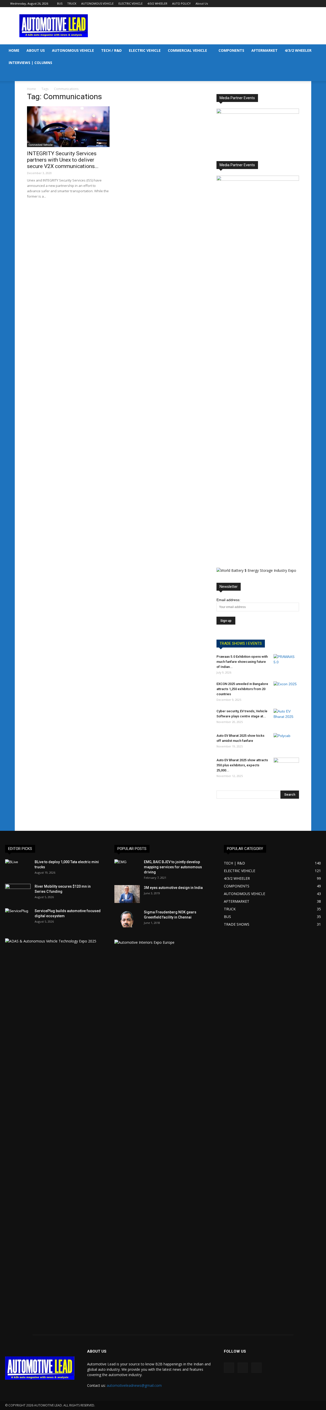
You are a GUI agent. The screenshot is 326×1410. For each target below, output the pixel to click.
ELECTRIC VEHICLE (130, 3)
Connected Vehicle (40, 145)
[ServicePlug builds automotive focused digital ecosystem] (18, 917)
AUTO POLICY (181, 3)
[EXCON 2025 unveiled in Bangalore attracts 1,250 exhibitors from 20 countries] (286, 690)
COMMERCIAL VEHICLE (187, 50)
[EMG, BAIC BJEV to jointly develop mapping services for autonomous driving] (127, 868)
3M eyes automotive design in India (173, 888)
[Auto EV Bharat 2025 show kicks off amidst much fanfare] (286, 742)
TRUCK (71, 3)
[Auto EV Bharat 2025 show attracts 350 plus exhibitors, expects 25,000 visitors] (286, 766)
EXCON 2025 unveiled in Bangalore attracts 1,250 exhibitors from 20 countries (242, 689)
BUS (59, 3)
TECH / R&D (111, 50)
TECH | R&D (234, 863)
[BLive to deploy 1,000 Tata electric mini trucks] (18, 868)
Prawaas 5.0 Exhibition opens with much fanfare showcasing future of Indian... (242, 662)
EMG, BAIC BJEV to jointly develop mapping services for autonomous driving (173, 867)
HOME (14, 50)
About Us (202, 3)
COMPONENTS (231, 50)
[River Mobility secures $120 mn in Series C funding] (18, 893)
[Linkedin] (303, 3)
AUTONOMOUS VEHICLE (97, 3)
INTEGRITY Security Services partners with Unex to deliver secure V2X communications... (63, 159)
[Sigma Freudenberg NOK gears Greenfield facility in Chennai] (127, 918)
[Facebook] (295, 3)
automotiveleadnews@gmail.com (134, 1385)
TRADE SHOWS (236, 924)
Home (31, 89)
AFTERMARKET (264, 50)
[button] (320, 50)
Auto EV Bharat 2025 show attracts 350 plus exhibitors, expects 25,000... (242, 765)
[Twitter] (312, 3)
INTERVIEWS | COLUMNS (30, 62)
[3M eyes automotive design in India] (127, 894)
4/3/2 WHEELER (157, 3)
